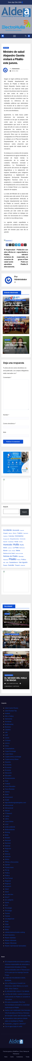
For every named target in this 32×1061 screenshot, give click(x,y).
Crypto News (9, 754)
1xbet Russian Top (11, 711)
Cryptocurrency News (11, 759)
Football (7, 783)
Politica (7, 873)
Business (8, 727)
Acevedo (16, 530)
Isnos (5, 548)
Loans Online (9, 821)
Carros (7, 738)
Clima (7, 746)
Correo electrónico (9, 423)
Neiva (18, 550)
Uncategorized (15, 634)
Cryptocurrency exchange (13, 756)
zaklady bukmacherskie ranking (15, 932)
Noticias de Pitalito (10, 556)
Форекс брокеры (10, 937)
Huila (16, 544)
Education (8, 775)
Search (5, 507)
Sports (7, 902)
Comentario (7, 377)
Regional (6, 47)
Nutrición (8, 856)
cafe (6, 732)
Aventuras (8, 721)
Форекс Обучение (11, 943)
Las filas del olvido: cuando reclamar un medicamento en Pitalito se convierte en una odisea (17, 996)
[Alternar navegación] (14, 35)
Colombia (11, 536)
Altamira (10, 533)
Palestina (5, 559)
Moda (6, 835)
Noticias (7, 300)
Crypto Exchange (10, 751)
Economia (8, 767)
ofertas (7, 859)
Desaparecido (6, 539)
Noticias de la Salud (9, 553)
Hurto (22, 545)
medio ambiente (10, 827)
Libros (7, 819)
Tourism (7, 913)
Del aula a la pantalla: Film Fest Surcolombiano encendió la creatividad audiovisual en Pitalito (17, 1004)
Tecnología (8, 910)
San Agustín (23, 562)
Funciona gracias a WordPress (11, 1051)
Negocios (8, 848)
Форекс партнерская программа (15, 946)
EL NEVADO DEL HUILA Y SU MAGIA (15, 679)
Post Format (9, 878)
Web (4, 432)
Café (6, 735)
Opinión (13, 300)
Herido (16, 541)
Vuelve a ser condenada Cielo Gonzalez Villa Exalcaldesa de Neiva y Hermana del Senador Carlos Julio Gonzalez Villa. (17, 1012)
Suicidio (11, 565)
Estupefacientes (14, 539)
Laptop (7, 816)
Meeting (7, 832)
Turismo (7, 916)
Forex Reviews (9, 789)
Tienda (27, 1056)
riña (4, 562)
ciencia (7, 743)
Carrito (12, 1056)
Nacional (8, 840)
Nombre (6, 415)
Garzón (5, 541)
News (7, 851)
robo (7, 562)
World (7, 929)
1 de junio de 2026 (12, 663)
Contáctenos (19, 1056)
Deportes (8, 762)
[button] (25, 36)
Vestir (6, 921)
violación (22, 565)
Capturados (25, 533)
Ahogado (5, 533)
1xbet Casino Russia (11, 708)
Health (7, 800)
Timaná (17, 565)
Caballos (8, 729)
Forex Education (10, 786)
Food (6, 781)
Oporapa (20, 556)
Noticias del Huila (19, 553)
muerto (9, 550)
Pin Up (7, 870)
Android (7, 713)
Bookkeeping (9, 724)
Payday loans (9, 867)
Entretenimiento (10, 778)
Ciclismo (7, 740)
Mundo (13, 550)
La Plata (16, 548)
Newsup (25, 1051)
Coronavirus (19, 536)
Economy (8, 770)
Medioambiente (10, 829)
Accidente (7, 530)
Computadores (9, 748)
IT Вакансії (8, 813)
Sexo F (7, 897)
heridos (21, 541)
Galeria (7, 792)
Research (8, 886)
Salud (23, 300)
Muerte (5, 550)
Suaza (5, 565)
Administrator (16, 68)
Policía (18, 559)
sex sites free (9, 894)
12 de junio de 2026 (12, 642)
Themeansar (16, 1053)
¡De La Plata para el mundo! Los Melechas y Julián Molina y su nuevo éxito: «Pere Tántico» (16, 985)
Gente (7, 794)
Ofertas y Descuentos (11, 862)
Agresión (22, 530)
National (7, 846)
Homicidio (7, 544)
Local (6, 824)
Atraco (14, 533)
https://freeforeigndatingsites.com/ (15, 802)
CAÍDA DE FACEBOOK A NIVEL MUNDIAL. (15, 638)
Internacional (9, 805)
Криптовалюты (10, 935)
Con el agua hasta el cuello (13, 1026)
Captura (19, 533)
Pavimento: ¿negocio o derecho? (15, 1024)
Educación (17, 317)
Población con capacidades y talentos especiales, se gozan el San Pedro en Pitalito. (22, 257)
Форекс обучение (10, 940)
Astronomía (8, 719)
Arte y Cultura (9, 317)
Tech (6, 905)
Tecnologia (8, 908)
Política (23, 559)
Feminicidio (22, 539)
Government (9, 797)
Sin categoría (9, 900)
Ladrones (10, 547)
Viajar (7, 924)
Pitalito (12, 559)
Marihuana (22, 547)
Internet (7, 634)
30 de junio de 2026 (12, 622)
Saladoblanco (13, 562)
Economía (8, 765)
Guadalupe (11, 541)
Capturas (5, 536)
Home (5, 1056)
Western (7, 927)
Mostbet (7, 837)
